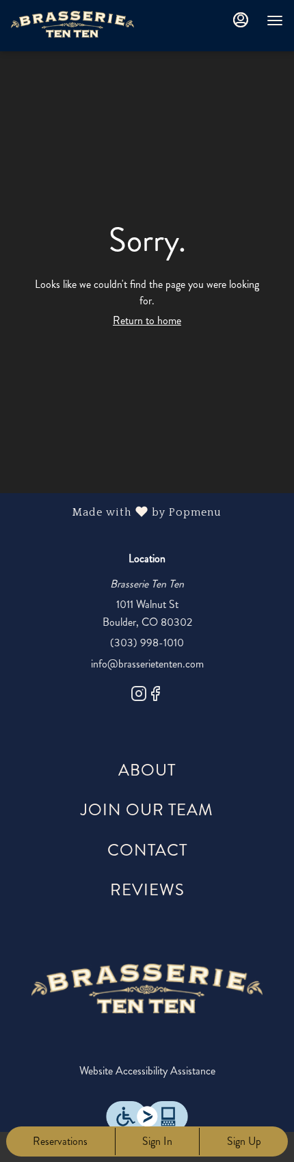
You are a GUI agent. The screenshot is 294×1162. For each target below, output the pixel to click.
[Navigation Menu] (275, 20)
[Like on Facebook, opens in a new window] (155, 696)
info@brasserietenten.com (147, 664)
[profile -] (240, 20)
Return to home (147, 320)
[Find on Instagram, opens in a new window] (139, 696)
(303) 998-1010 (147, 642)
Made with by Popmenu (116, 512)
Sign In (157, 1141)
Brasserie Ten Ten (147, 989)
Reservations (60, 1141)
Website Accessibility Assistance (147, 1071)
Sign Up (244, 1141)
